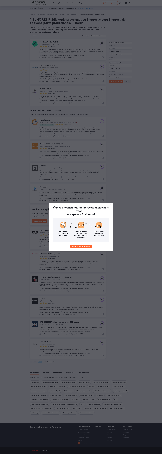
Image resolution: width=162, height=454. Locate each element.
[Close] (111, 205)
